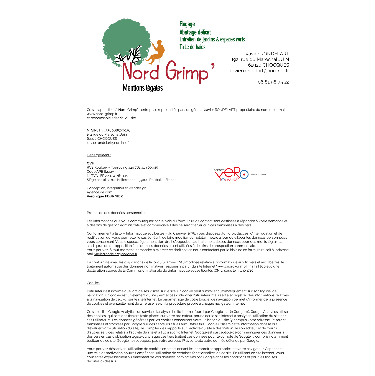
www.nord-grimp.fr (102, 114)
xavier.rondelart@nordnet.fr (115, 254)
